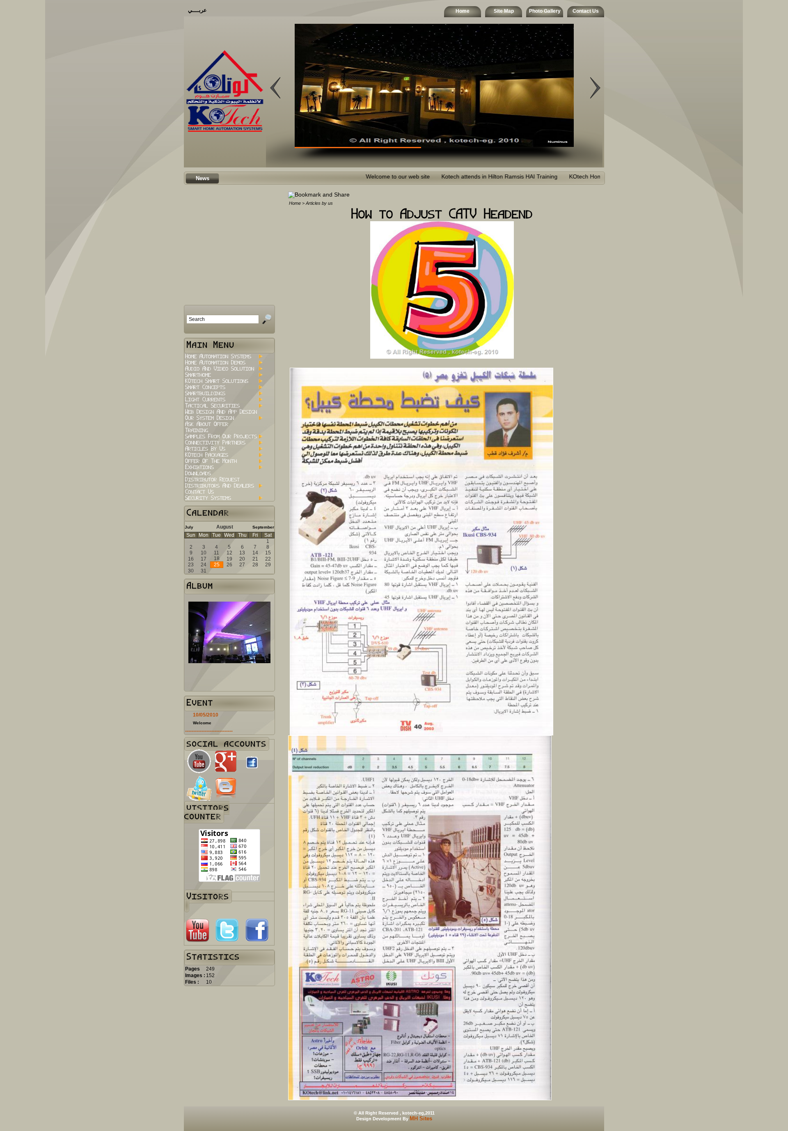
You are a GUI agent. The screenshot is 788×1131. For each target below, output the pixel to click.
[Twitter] (227, 941)
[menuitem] (223, 356)
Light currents (205, 399)
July (189, 527)
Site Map (504, 11)
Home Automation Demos (215, 362)
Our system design (209, 418)
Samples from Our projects (221, 436)
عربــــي (197, 10)
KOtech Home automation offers (549, 177)
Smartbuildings (205, 393)
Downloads (198, 473)
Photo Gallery (545, 11)
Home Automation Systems (218, 356)
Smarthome (198, 375)
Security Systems (208, 498)
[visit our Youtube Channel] (199, 772)
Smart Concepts (205, 387)
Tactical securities (212, 406)
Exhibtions (199, 467)
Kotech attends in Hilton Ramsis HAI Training (437, 177)
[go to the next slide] (275, 138)
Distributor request (212, 479)
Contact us (199, 492)
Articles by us (205, 449)
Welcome (202, 723)
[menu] (223, 427)
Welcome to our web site (336, 177)
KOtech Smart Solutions (216, 381)
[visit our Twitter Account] (199, 799)
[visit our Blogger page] (225, 799)
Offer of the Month (211, 461)
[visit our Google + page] (225, 772)
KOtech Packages (206, 455)
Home (463, 11)
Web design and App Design (221, 412)
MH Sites (421, 1118)
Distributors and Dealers (219, 486)
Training (196, 430)
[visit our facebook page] (252, 770)
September (263, 527)
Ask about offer (206, 424)
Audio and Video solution (219, 369)
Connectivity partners (215, 443)
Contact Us (586, 11)
